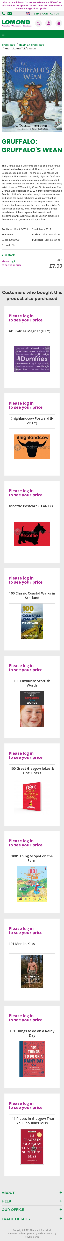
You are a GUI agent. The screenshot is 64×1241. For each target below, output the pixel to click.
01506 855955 (4, 14)
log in (13, 261)
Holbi (40, 1233)
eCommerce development (21, 1233)
